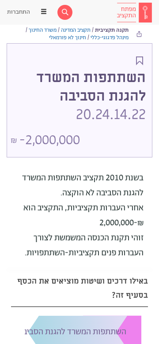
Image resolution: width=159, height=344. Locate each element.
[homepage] (134, 12)
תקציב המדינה (76, 30)
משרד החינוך (43, 30)
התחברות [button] (18, 12)
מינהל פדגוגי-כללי (110, 37)
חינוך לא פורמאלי (67, 37)
